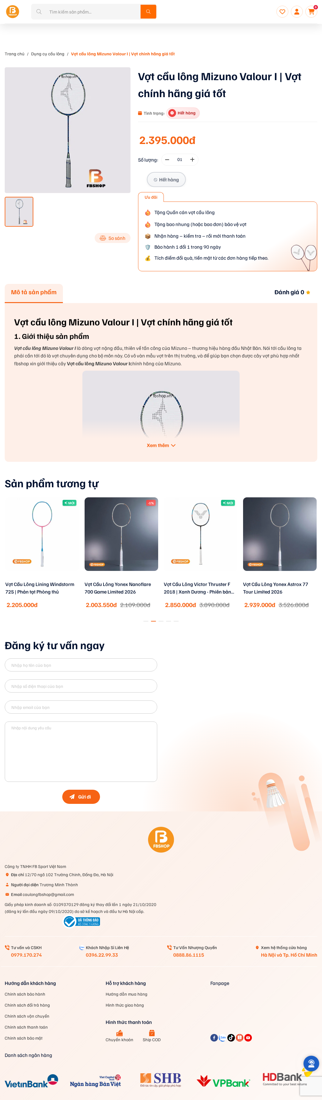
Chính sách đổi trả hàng (27, 1005)
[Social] (214, 1039)
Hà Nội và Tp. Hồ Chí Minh (289, 955)
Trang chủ (15, 53)
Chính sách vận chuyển (27, 1016)
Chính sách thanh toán (26, 1027)
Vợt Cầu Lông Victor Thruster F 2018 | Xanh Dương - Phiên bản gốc (197, 588)
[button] (145, 621)
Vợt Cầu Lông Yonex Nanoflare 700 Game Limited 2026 (118, 588)
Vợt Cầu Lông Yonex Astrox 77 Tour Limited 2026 (275, 588)
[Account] (296, 11)
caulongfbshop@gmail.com (42, 894)
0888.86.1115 (188, 955)
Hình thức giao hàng (125, 1005)
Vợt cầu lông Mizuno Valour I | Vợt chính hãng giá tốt (123, 53)
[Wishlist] (282, 11)
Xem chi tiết (42, 579)
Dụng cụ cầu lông (47, 53)
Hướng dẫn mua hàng (126, 994)
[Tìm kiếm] (148, 12)
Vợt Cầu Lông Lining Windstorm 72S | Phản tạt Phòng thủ (39, 588)
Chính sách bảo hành (25, 994)
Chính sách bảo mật (23, 1038)
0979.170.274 (26, 955)
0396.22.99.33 (102, 955)
